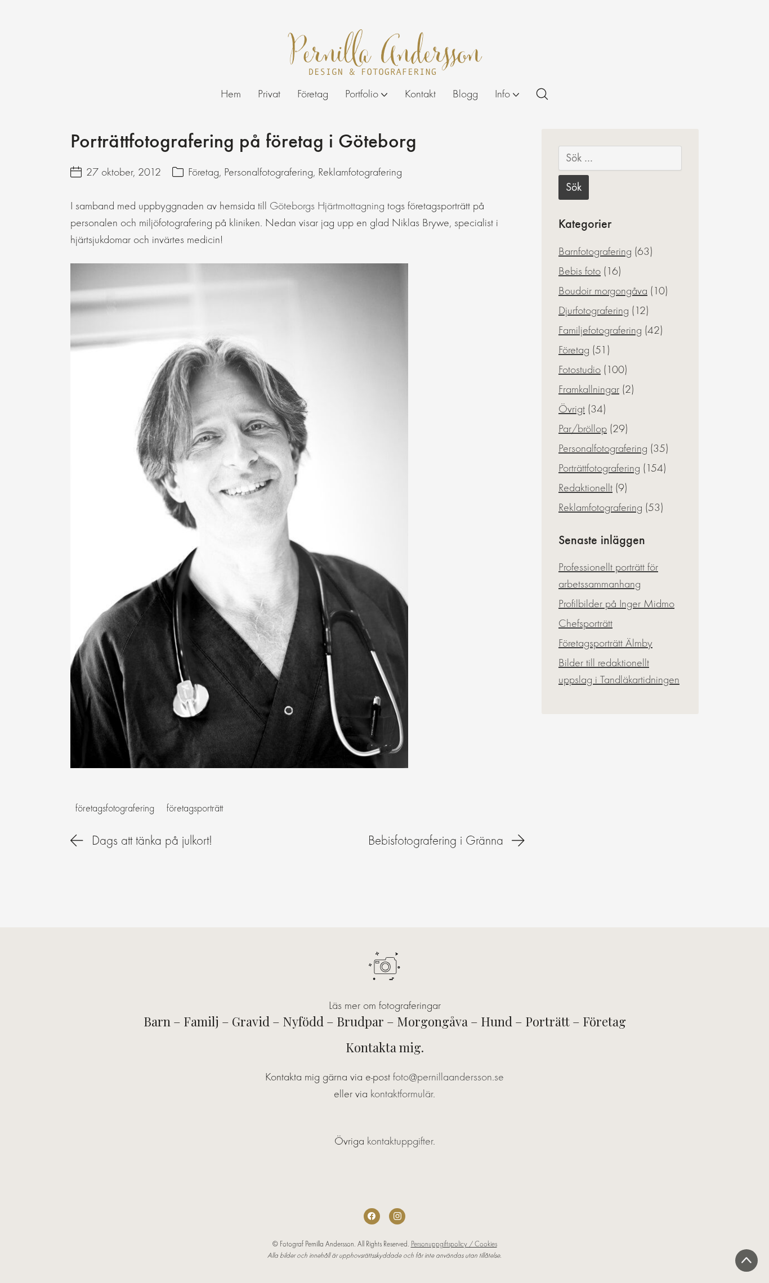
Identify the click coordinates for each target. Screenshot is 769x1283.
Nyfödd (303, 1021)
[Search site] (542, 94)
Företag (203, 171)
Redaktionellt (585, 487)
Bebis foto (579, 270)
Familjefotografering (600, 330)
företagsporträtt (195, 808)
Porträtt (547, 1021)
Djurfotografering (593, 310)
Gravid (251, 1021)
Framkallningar (588, 389)
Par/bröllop (582, 428)
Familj (201, 1021)
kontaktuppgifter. (401, 1140)
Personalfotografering (268, 171)
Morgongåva (432, 1021)
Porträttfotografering (599, 467)
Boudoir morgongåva (602, 290)
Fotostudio (579, 369)
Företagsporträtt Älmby (605, 642)
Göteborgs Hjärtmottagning (327, 205)
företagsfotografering (114, 808)
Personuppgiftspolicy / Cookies (454, 1244)
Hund (496, 1021)
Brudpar (360, 1021)
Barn (157, 1021)
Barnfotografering (595, 251)
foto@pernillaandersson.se (448, 1076)
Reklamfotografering (360, 171)
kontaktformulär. (402, 1093)
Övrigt (571, 408)
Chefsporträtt (585, 623)
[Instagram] (397, 1216)
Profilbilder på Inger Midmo (616, 603)
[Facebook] (372, 1216)
